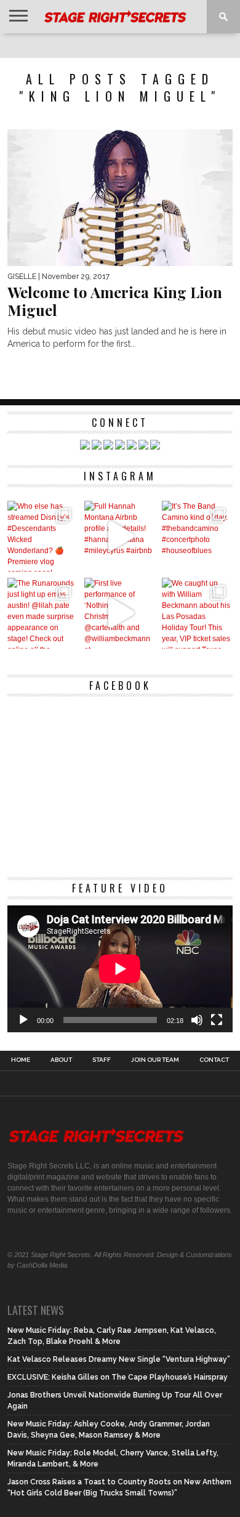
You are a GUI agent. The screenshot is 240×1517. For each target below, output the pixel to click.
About (61, 1060)
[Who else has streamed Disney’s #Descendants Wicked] (42, 536)
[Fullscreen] (216, 1020)
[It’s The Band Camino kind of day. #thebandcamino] (197, 536)
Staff (101, 1060)
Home (20, 1060)
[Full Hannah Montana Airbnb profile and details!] (119, 536)
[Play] (23, 1020)
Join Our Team (155, 1060)
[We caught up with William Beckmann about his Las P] (197, 613)
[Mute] (197, 1020)
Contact (214, 1060)
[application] (120, 968)
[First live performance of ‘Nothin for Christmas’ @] (119, 613)
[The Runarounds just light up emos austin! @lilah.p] (42, 613)
